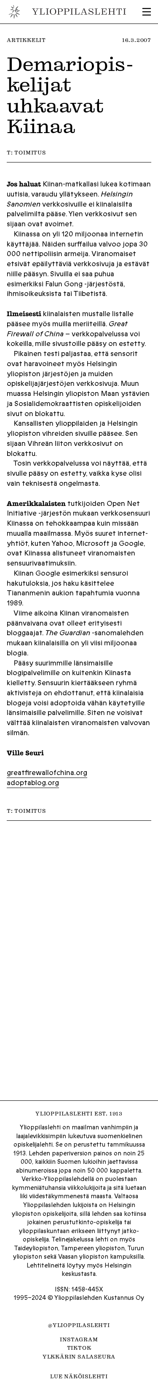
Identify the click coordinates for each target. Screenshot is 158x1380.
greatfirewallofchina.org (47, 772)
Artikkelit (26, 40)
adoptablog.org (33, 783)
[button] (146, 12)
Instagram (79, 1339)
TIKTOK (79, 1347)
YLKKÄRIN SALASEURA (79, 1356)
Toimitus (30, 152)
